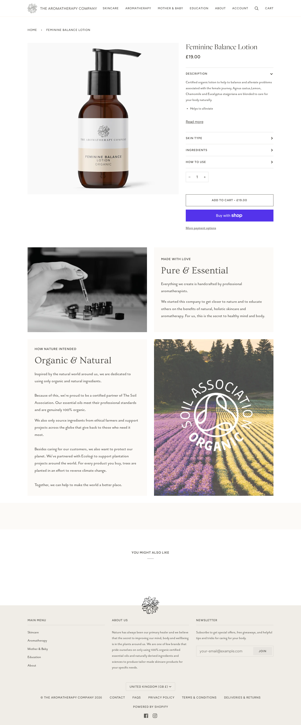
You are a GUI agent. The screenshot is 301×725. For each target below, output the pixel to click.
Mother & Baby (38, 649)
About (32, 665)
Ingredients (196, 150)
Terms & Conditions (199, 697)
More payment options (201, 228)
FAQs (136, 697)
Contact (117, 697)
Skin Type (194, 138)
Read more (194, 121)
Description (196, 73)
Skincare (33, 632)
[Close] (287, 685)
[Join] (281, 706)
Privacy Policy (161, 697)
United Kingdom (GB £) (149, 686)
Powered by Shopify (150, 706)
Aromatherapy (37, 640)
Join (262, 651)
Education (34, 657)
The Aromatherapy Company (69, 697)
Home (32, 30)
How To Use (196, 162)
